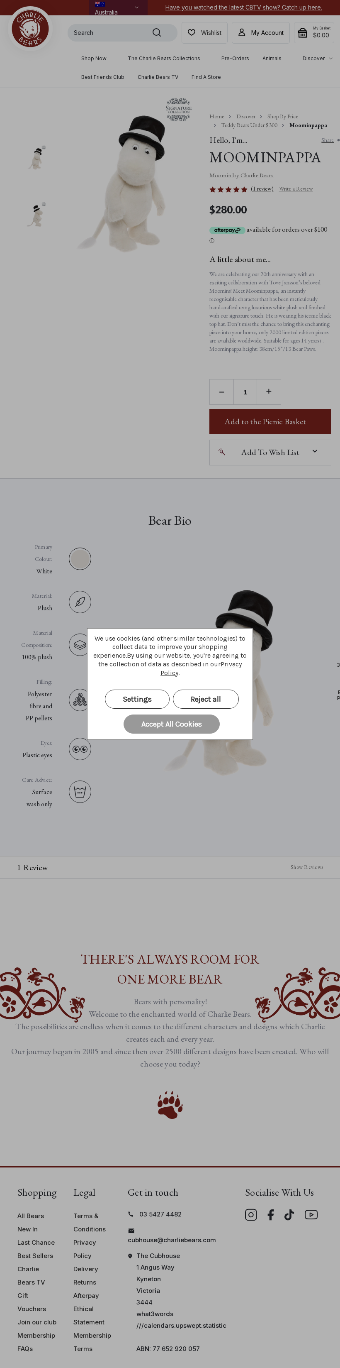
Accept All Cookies (171, 724)
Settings (137, 699)
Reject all (206, 699)
